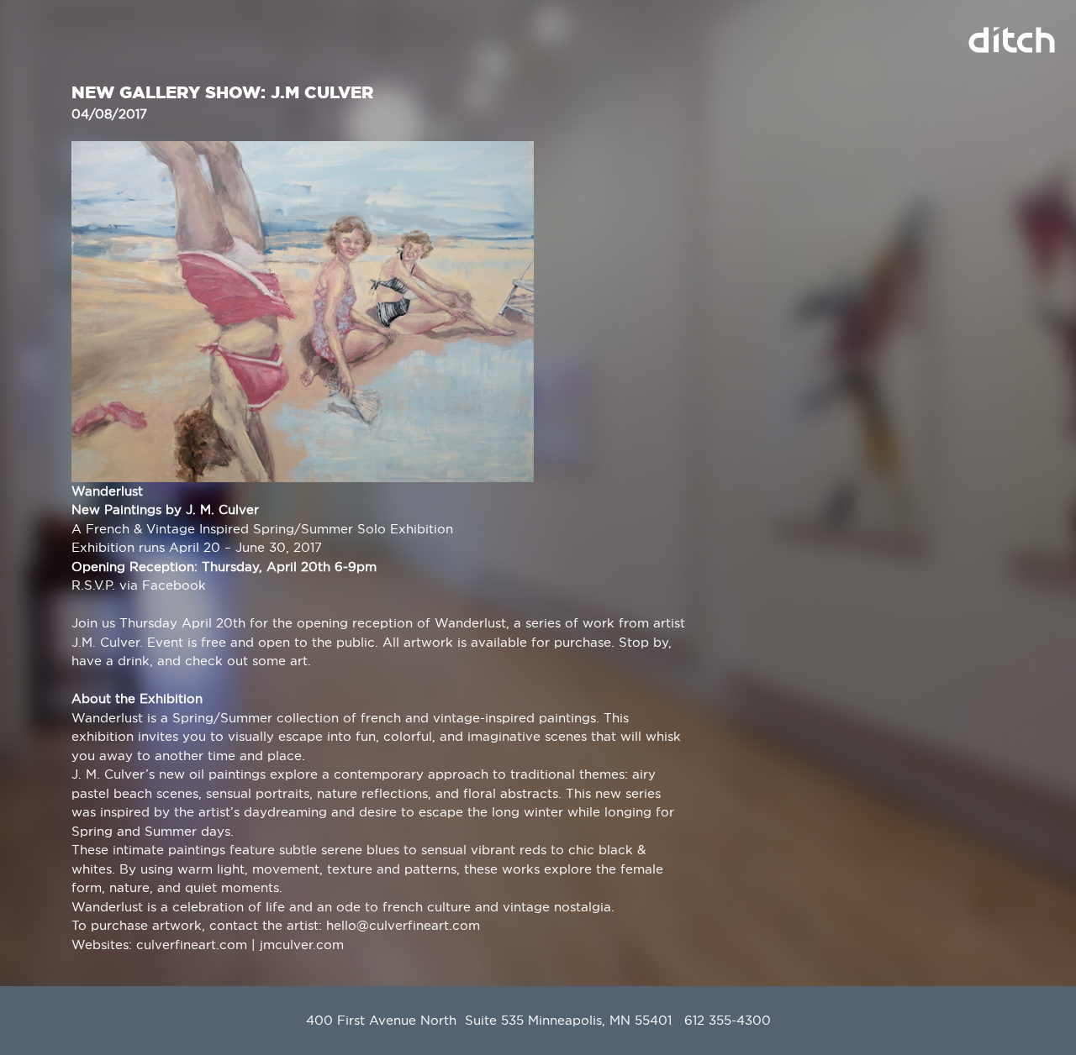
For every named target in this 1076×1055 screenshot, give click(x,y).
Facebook (174, 585)
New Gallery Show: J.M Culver (222, 92)
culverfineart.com (191, 944)
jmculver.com (302, 944)
